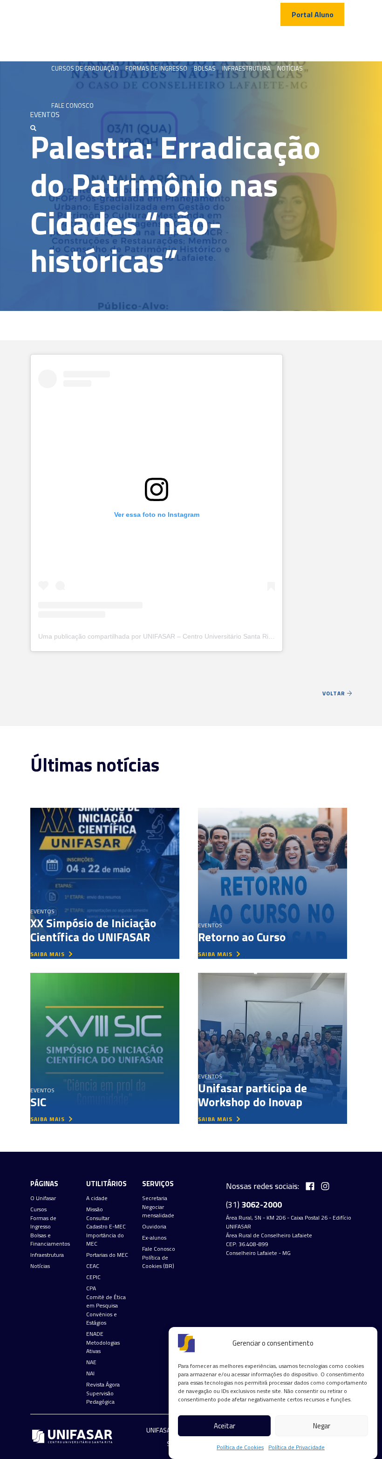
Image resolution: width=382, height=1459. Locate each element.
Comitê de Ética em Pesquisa (106, 1301)
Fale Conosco (72, 105)
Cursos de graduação (85, 68)
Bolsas (205, 68)
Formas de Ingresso (156, 68)
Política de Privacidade (296, 1447)
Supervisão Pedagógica (100, 1397)
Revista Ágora (103, 1384)
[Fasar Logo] (72, 42)
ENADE (94, 1334)
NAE (91, 1362)
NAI (90, 1373)
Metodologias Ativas (103, 1347)
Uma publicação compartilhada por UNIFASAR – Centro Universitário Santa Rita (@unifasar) (174, 636)
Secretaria (154, 1198)
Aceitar (224, 1425)
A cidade (97, 1198)
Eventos (42, 911)
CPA (91, 1288)
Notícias (290, 68)
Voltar (334, 693)
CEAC (92, 1266)
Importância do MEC (105, 1239)
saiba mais (48, 954)
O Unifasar (43, 1198)
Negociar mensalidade (158, 1211)
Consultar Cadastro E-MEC (106, 1222)
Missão (94, 1209)
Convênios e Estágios (101, 1318)
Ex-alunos (154, 1238)
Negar (321, 1425)
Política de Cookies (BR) (158, 1262)
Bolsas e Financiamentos (50, 1239)
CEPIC (93, 1277)
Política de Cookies (240, 1447)
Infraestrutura (246, 68)
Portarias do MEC (107, 1255)
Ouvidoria (154, 1226)
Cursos (38, 1209)
